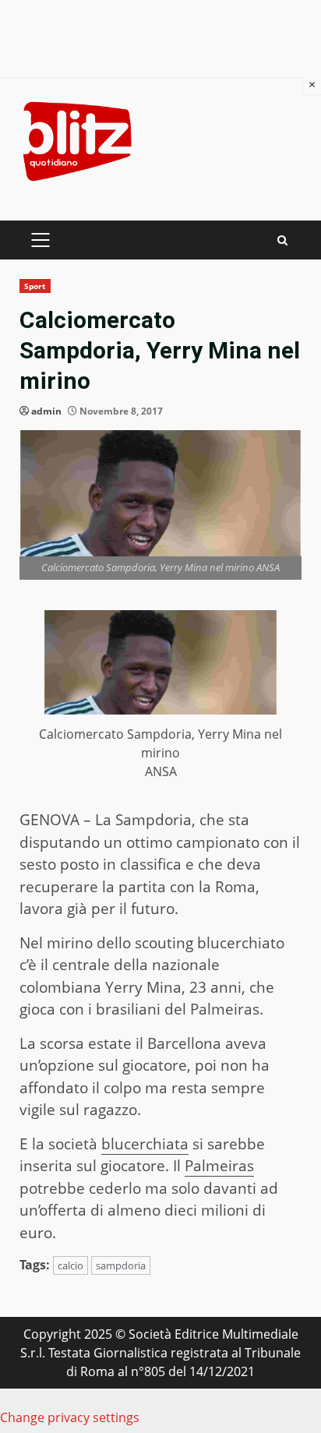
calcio (70, 1265)
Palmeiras (219, 1166)
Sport (35, 286)
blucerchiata (145, 1144)
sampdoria (121, 1265)
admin (46, 411)
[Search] (282, 240)
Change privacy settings (69, 1417)
